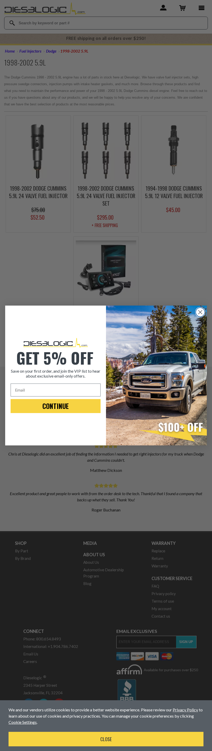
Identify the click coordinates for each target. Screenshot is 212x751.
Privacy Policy (185, 709)
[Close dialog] (200, 312)
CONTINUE (55, 406)
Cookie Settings (23, 722)
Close (106, 739)
